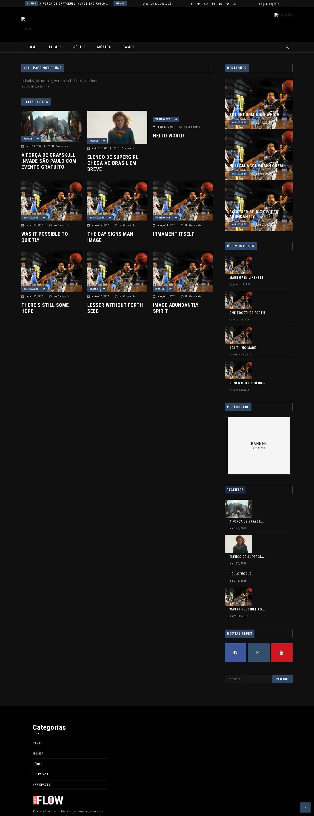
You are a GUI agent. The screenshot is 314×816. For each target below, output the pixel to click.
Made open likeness (246, 277)
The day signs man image (110, 237)
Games (129, 47)
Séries (79, 47)
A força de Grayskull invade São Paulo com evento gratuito (75, 3)
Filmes (31, 3)
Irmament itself (173, 234)
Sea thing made (242, 348)
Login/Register (270, 4)
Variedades (162, 119)
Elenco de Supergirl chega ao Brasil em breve (112, 163)
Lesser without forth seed (115, 308)
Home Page (60, 86)
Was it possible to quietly (44, 237)
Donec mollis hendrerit (250, 383)
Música (104, 47)
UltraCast (41, 774)
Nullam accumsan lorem (256, 165)
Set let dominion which (254, 114)
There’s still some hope (45, 308)
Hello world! (169, 136)
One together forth (247, 313)
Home (32, 47)
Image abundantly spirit (176, 308)
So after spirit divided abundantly (253, 214)
